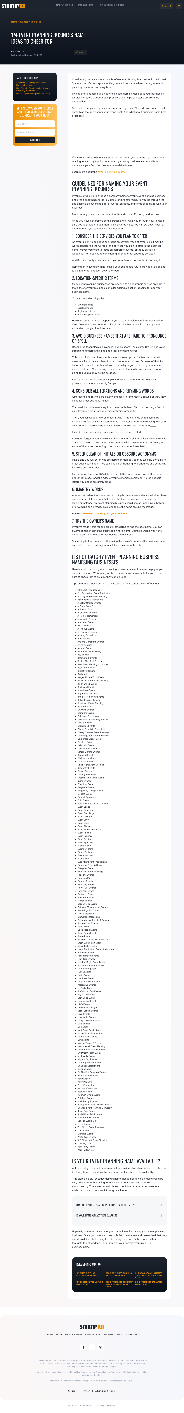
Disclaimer (72, 1391)
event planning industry (111, 171)
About (58, 1334)
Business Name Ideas (30, 21)
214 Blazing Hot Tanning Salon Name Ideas (119, 1274)
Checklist (108, 1334)
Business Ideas (85, 5)
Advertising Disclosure (106, 1391)
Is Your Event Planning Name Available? (33, 94)
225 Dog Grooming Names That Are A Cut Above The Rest (148, 1275)
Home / (15, 21)
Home (50, 1334)
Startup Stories (64, 5)
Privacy (86, 1391)
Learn (119, 1334)
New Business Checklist (111, 5)
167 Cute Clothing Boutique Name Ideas (87, 1274)
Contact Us (131, 1334)
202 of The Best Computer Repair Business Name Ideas (119, 1284)
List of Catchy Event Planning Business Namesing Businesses (33, 89)
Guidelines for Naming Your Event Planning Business (31, 83)
